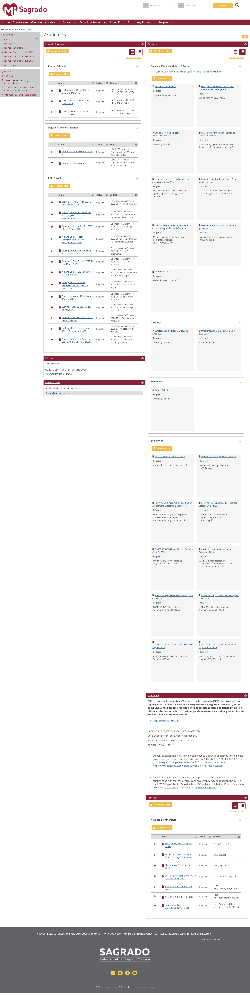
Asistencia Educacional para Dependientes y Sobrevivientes (179, 856)
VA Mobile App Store (206, 787)
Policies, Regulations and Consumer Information (74, 934)
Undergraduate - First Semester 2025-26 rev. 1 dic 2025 (76, 252)
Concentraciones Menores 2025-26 (77, 153)
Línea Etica (117, 22)
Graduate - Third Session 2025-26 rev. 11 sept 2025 (77, 262)
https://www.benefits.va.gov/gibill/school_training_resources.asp (188, 765)
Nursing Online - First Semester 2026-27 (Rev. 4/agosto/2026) (76, 340)
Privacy (40, 934)
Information (153, 695)
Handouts (152, 797)
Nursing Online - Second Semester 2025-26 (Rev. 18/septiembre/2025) (73, 239)
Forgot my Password (141, 22)
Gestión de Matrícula (45, 22)
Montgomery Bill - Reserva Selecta (177, 866)
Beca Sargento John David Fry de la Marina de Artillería (180, 877)
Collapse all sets (133, 57)
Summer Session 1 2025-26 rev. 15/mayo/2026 (77, 297)
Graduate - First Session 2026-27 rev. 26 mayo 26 (77, 319)
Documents (153, 44)
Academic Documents (55, 44)
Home (5, 22)
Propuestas (166, 22)
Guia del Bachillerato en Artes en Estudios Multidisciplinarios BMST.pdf (189, 71)
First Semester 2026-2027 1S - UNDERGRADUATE (76, 91)
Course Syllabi (8, 43)
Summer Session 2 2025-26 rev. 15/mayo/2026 (77, 308)
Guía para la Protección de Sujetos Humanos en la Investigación (216, 88)
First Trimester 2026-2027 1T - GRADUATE (76, 102)
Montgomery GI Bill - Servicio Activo (178, 845)
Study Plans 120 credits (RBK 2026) (18, 60)
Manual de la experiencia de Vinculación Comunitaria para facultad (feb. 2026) (172, 227)
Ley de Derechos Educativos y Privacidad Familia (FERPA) (167, 134)
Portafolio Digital (163, 271)
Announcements (52, 382)
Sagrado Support (179, 934)
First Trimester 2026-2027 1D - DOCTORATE (76, 113)
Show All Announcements (58, 393)
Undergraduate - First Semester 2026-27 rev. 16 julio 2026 (76, 329)
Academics (69, 22)
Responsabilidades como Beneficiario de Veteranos (177, 906)
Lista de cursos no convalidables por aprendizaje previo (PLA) (170, 180)
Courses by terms (10, 65)
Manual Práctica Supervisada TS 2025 (218, 456)
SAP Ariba (8, 76)
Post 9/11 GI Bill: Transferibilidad (180, 897)
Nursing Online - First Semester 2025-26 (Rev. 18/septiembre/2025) (76, 215)
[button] (57, 51)
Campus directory (201, 934)
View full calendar (53, 363)
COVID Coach (171, 787)
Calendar (49, 358)
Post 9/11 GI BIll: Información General (178, 888)
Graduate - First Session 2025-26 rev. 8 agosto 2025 (77, 203)
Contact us (161, 934)
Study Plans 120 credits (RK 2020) (17, 52)
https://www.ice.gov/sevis (166, 720)
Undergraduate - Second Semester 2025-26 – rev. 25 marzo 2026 (75, 285)
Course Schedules (163, 390)
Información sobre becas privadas (20, 94)
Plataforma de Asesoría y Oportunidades (16, 82)
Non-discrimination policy (137, 934)
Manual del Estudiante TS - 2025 (170, 456)
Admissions (20, 22)
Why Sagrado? (112, 934)
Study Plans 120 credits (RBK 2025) (18, 56)
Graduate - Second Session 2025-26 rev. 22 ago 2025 (77, 227)
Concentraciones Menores (74, 163)
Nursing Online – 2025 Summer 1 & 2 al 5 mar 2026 (77, 273)
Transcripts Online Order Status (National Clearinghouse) (19, 89)
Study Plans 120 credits (12, 47)
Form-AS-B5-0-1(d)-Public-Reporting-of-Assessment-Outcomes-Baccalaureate (172, 504)
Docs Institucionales (93, 22)
